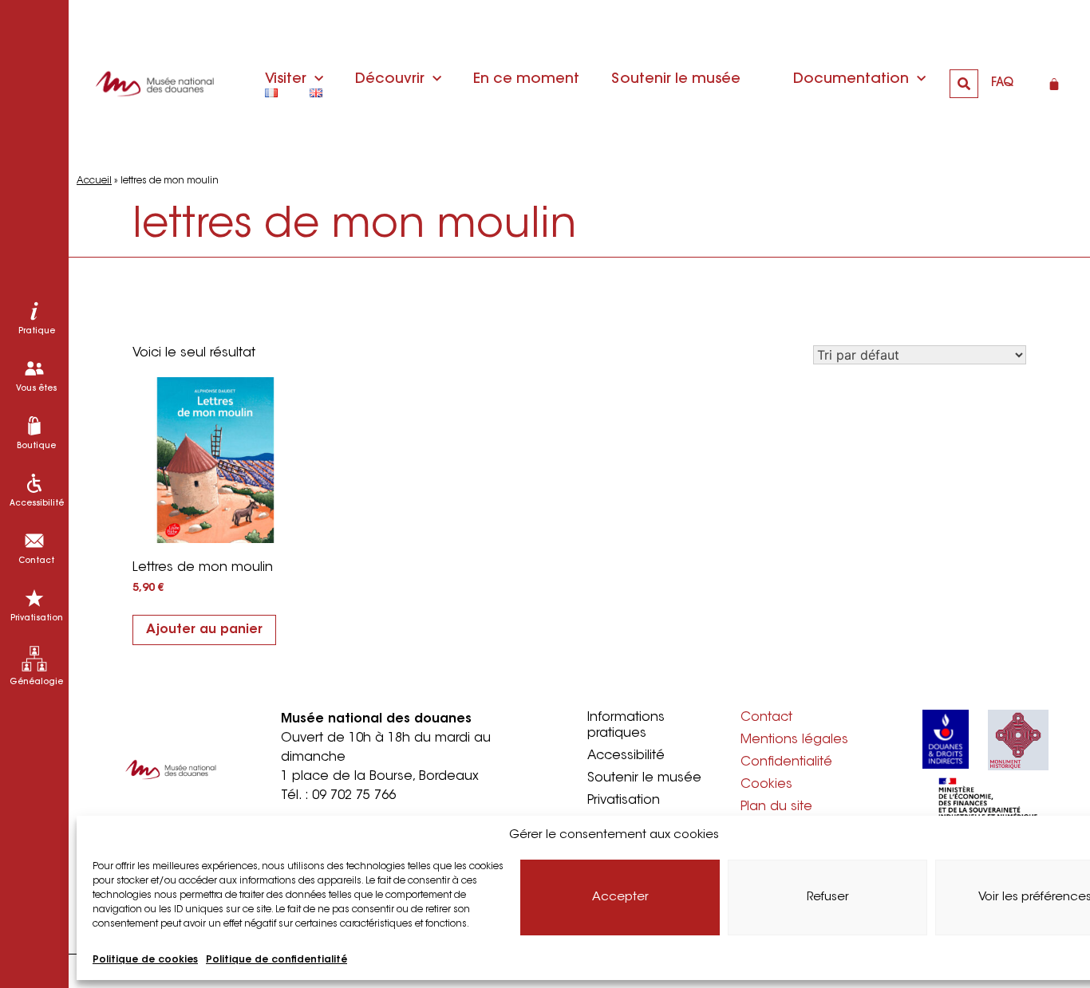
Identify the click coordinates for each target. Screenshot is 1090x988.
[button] (964, 83)
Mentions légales (794, 740)
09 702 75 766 (354, 795)
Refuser (828, 897)
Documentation (851, 80)
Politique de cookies (145, 960)
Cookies (766, 784)
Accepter (620, 897)
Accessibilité (626, 756)
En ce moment (526, 80)
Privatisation (623, 800)
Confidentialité (786, 762)
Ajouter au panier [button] (204, 630)
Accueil (94, 181)
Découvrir (390, 80)
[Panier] (1054, 83)
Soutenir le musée (675, 80)
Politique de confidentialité (276, 960)
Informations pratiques (626, 725)
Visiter (285, 80)
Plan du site (776, 807)
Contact (766, 717)
